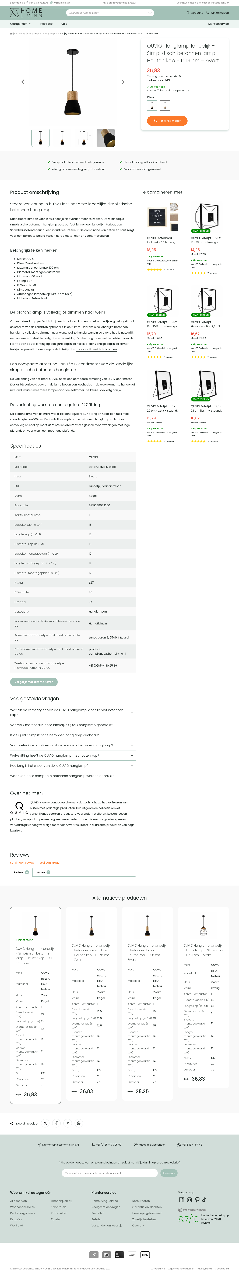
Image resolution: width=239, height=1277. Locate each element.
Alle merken (18, 1201)
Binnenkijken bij (61, 1201)
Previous (23, 81)
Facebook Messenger (152, 1144)
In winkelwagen (170, 121)
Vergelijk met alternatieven (34, 682)
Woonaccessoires (22, 1207)
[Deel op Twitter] (45, 1123)
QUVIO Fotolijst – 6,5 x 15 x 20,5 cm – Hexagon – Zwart (162, 323)
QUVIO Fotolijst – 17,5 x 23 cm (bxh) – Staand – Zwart (206, 407)
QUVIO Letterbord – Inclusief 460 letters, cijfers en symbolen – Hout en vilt (162, 238)
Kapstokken (59, 1213)
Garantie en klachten (147, 1207)
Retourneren (141, 1201)
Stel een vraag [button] (49, 862)
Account (197, 13)
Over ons (138, 1225)
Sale (64, 24)
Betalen (97, 1219)
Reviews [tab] (18, 872)
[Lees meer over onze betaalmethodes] (94, 1254)
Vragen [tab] (41, 872)
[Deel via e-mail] (67, 1123)
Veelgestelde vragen (106, 1207)
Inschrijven (169, 1173)
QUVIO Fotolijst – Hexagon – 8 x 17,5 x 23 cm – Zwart (206, 323)
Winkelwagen (219, 13)
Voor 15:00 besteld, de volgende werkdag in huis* (203, 2)
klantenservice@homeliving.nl (60, 1144)
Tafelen (56, 1219)
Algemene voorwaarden (181, 1268)
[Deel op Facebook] (56, 1123)
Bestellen (98, 1213)
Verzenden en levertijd (107, 1225)
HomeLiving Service (105, 1201)
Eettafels (16, 1219)
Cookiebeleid (222, 1268)
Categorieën (18, 24)
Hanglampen (34, 33)
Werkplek (16, 1225)
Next (122, 81)
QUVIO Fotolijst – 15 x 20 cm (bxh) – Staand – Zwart (162, 407)
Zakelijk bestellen (144, 1219)
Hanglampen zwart (53, 33)
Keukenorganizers (22, 1213)
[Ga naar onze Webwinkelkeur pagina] (59, 2)
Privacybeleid (205, 1268)
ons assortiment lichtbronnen (96, 349)
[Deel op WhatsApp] (79, 1123)
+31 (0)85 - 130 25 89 (108, 1144)
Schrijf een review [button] (22, 862)
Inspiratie (46, 24)
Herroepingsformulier (147, 1213)
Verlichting (20, 33)
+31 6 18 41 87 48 (192, 1144)
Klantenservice (218, 24)
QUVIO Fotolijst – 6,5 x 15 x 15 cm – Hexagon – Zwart (206, 238)
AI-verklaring (158, 1268)
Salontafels (58, 1207)
